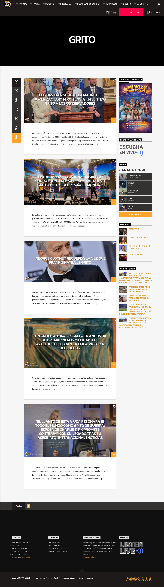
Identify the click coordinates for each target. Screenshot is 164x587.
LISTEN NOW (156, 12)
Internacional (30, 406)
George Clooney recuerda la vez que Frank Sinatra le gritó (71, 260)
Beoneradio (26, 557)
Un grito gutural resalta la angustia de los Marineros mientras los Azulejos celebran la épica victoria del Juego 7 (70, 342)
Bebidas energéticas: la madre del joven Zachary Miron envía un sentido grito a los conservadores (70, 99)
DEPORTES (50, 3)
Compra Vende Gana (138, 237)
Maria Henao (29, 201)
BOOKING (127, 3)
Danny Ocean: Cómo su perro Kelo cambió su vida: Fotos (139, 298)
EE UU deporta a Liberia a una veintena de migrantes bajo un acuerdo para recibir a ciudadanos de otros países (135, 323)
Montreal (28, 80)
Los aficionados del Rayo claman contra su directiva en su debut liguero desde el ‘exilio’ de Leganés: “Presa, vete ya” (135, 309)
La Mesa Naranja (137, 255)
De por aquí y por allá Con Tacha (139, 247)
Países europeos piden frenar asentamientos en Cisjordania (139, 289)
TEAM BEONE (111, 3)
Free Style (134, 229)
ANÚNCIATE (142, 3)
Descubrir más (88, 557)
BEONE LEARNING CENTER (88, 3)
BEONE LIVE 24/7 (133, 12)
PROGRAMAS (66, 3)
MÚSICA (36, 3)
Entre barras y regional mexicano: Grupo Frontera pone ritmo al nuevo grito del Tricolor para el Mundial (70, 181)
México (27, 162)
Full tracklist (135, 214)
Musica (27, 243)
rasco (32, 119)
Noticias (23, 3)
